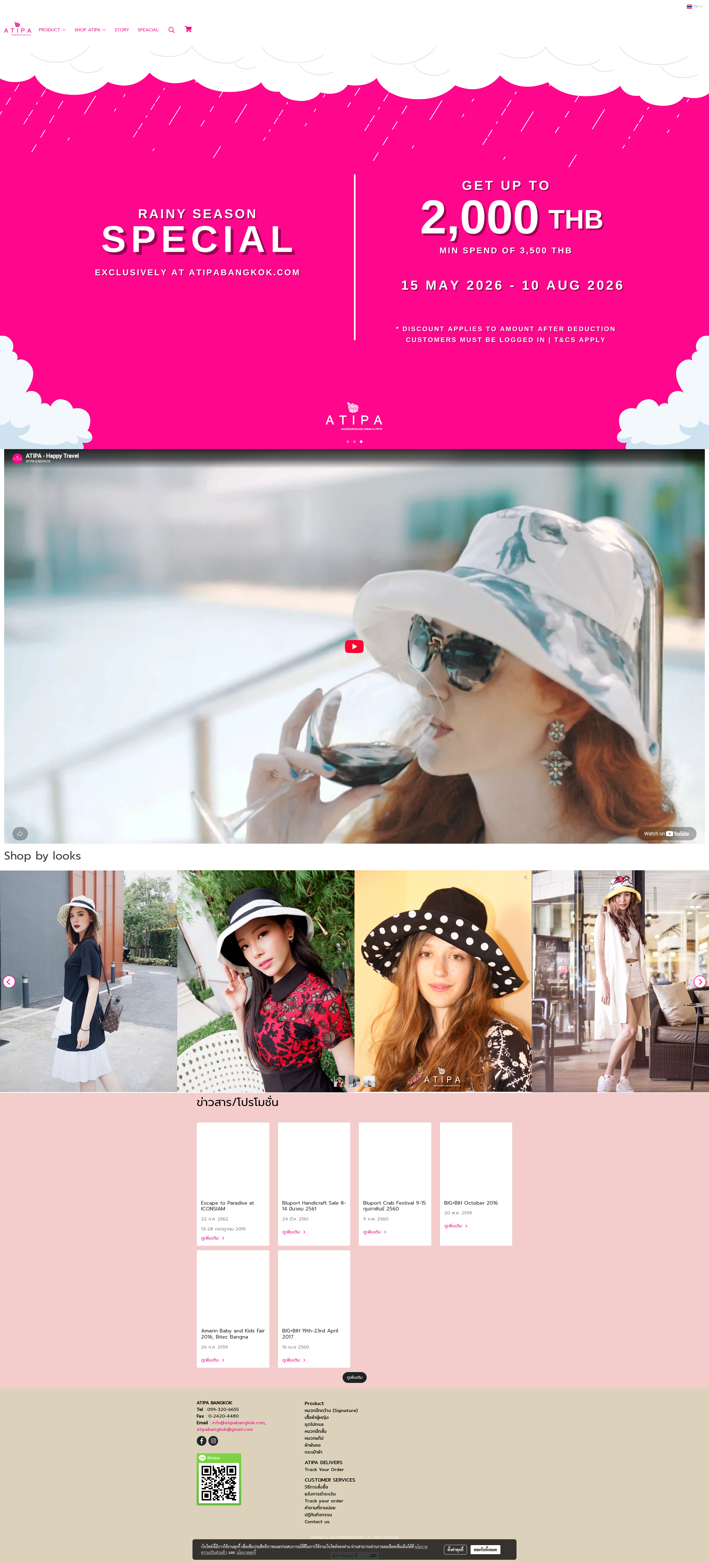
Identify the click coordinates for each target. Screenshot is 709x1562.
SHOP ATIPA (88, 30)
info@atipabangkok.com (238, 1422)
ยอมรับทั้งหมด (485, 1549)
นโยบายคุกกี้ (246, 1552)
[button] (172, 30)
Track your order (324, 1500)
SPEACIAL (148, 30)
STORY (122, 30)
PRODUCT (50, 30)
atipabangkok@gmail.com (225, 1429)
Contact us (317, 1521)
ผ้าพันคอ (313, 1445)
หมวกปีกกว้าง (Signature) (331, 1410)
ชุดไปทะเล (314, 1424)
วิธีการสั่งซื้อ (316, 1487)
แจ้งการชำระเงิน (320, 1493)
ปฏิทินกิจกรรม (318, 1514)
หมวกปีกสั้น (316, 1431)
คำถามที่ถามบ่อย (320, 1507)
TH (695, 7)
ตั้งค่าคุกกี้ (455, 1549)
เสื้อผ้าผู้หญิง (317, 1417)
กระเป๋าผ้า (313, 1452)
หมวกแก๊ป (314, 1438)
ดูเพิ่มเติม (210, 1238)
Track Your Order (324, 1469)
